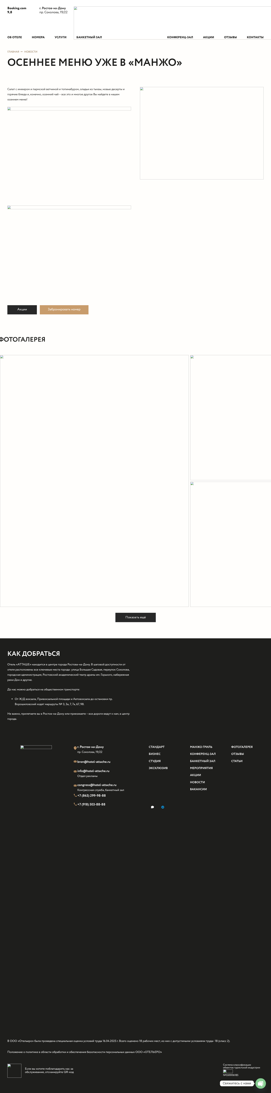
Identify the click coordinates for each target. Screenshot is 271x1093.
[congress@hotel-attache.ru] (75, 786)
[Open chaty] (260, 1083)
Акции (195, 775)
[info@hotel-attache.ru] (75, 772)
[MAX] (152, 807)
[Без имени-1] (94, 481)
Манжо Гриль (201, 747)
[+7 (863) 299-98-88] (75, 796)
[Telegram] (162, 807)
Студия (155, 761)
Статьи (236, 761)
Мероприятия (201, 768)
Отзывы (237, 754)
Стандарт (156, 747)
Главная (13, 52)
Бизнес (155, 754)
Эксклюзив (158, 768)
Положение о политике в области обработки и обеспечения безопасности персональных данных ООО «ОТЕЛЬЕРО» (84, 1052)
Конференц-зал (203, 754)
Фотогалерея (242, 747)
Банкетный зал (202, 761)
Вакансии (198, 789)
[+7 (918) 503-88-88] (75, 805)
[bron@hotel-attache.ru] (75, 762)
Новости (30, 52)
